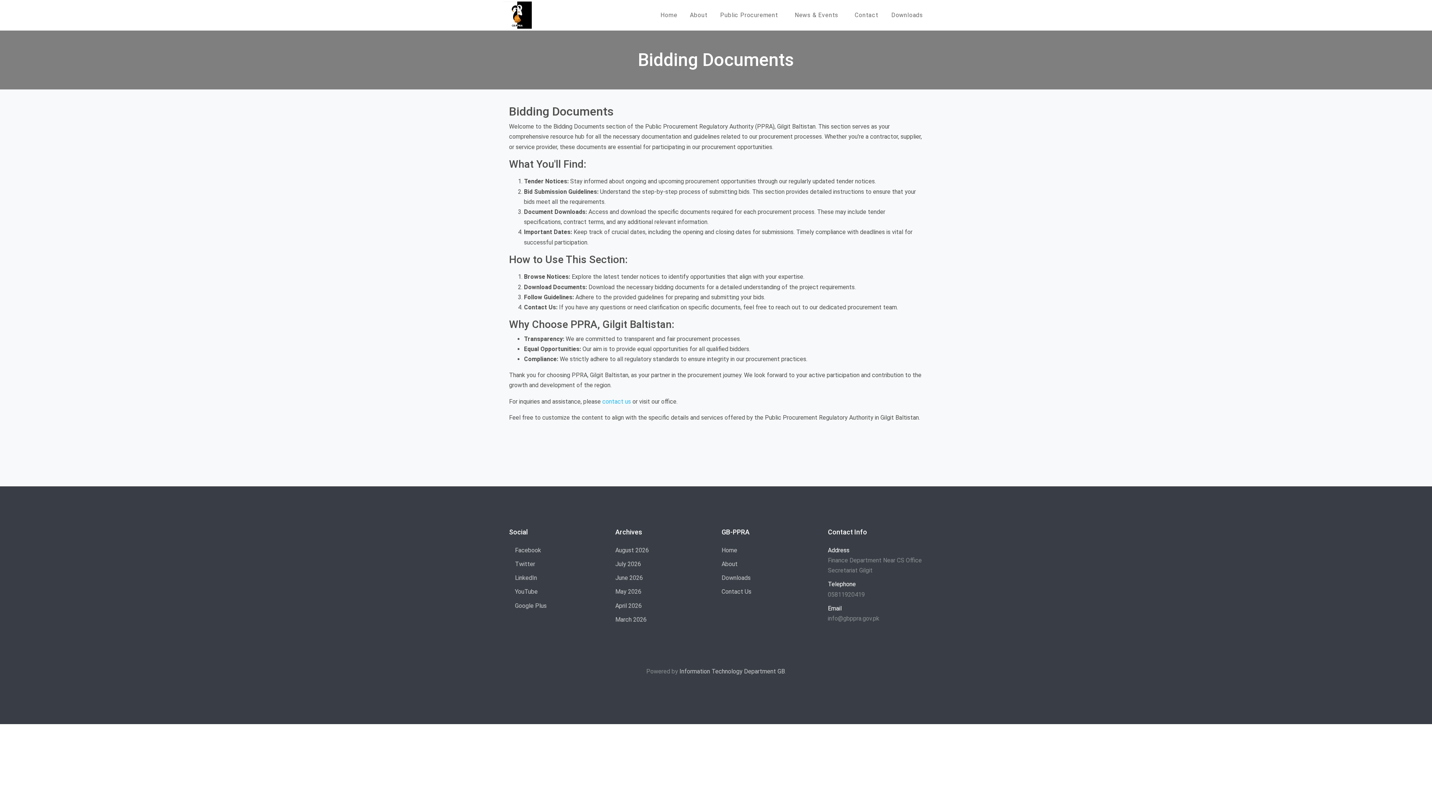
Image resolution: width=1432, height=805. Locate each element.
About (698, 15)
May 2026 (628, 591)
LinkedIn (525, 577)
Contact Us (736, 591)
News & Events (816, 15)
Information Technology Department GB (732, 671)
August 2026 (632, 550)
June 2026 (629, 577)
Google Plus (530, 605)
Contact (867, 15)
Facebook (527, 550)
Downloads (907, 15)
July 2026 (628, 564)
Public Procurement (749, 15)
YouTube (526, 591)
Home (668, 15)
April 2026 (628, 605)
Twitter (524, 564)
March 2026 (631, 619)
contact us (616, 401)
